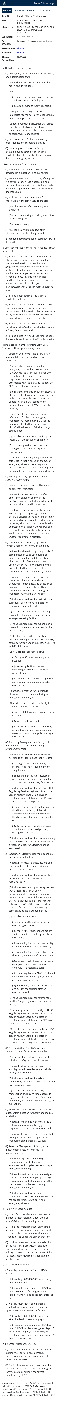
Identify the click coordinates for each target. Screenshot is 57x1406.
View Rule (21, 48)
